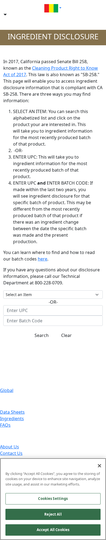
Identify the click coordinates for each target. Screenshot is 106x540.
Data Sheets (12, 412)
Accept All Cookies (53, 529)
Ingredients (12, 419)
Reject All (52, 514)
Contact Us (11, 453)
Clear (66, 335)
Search (42, 335)
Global (6, 390)
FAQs (5, 425)
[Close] (99, 466)
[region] (53, 499)
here (42, 259)
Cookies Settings (53, 498)
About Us (9, 447)
